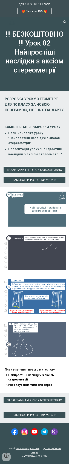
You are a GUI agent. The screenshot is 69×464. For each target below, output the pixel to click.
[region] (34, 8)
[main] (34, 53)
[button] (4, 22)
